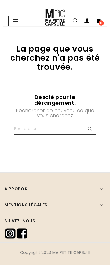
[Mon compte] (87, 22)
